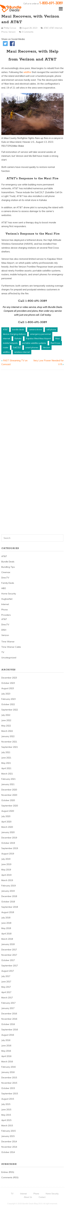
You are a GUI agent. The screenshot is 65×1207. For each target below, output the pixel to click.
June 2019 (6, 864)
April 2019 (6, 875)
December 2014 (9, 1141)
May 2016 (6, 1050)
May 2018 (6, 928)
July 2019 (5, 859)
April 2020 (6, 821)
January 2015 (8, 1136)
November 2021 (9, 741)
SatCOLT (17, 347)
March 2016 (7, 1061)
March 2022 (7, 731)
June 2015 (6, 1109)
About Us (28, 1197)
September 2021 (9, 747)
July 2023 (5, 693)
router (5, 347)
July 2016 (5, 1040)
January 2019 (8, 891)
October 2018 (8, 901)
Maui (57, 338)
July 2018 (5, 917)
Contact (42, 1197)
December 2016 (9, 1013)
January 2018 (8, 944)
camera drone (35, 329)
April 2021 (6, 768)
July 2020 (5, 816)
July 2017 (5, 976)
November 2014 (9, 1146)
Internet (58, 28)
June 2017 (6, 981)
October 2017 (8, 960)
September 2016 (9, 1029)
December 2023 (9, 677)
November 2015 (9, 1082)
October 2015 (8, 1088)
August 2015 (7, 1098)
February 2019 (8, 885)
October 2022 (8, 704)
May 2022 (6, 725)
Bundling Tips (8, 567)
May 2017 (6, 987)
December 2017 (9, 949)
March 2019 (7, 880)
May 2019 (6, 869)
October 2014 (8, 1152)
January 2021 (8, 784)
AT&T (46, 28)
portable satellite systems (34, 343)
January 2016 (8, 1072)
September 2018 (9, 907)
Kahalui (18, 338)
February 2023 (8, 699)
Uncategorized (8, 657)
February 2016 (8, 1066)
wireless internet (22, 352)
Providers (6, 615)
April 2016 (6, 1056)
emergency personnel (40, 334)
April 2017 (6, 992)
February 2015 (8, 1130)
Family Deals (7, 583)
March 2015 (7, 1125)
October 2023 (8, 683)
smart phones (31, 347)
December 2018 (9, 896)
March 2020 (7, 827)
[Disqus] (32, 411)
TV (2, 652)
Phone (4, 32)
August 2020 (7, 811)
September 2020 (9, 805)
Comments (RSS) (9, 1177)
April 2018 (6, 933)
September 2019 (9, 848)
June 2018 (6, 923)
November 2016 (9, 1019)
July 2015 (5, 1104)
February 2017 (8, 1003)
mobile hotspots (10, 343)
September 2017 (9, 965)
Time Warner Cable (11, 647)
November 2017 (9, 955)
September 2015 (9, 1093)
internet (6, 338)
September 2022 (9, 709)
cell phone (51, 329)
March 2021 (7, 773)
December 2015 (9, 1077)
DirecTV (5, 577)
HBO (3, 588)
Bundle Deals (7, 561)
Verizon (12, 32)
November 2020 (9, 795)
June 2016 (6, 1045)
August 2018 (7, 912)
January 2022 (8, 736)
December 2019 (9, 837)
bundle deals (18, 329)
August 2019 (7, 853)
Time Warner (8, 641)
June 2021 (6, 757)
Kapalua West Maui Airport (38, 338)
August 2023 (7, 688)
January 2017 (8, 1008)
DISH (3, 629)
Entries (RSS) (7, 1172)
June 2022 (6, 720)
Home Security (8, 593)
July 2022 (5, 715)
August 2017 (7, 971)
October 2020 (8, 800)
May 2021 (6, 763)
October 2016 (8, 1024)
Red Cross (55, 343)
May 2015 (6, 1114)
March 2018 (7, 939)
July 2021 (5, 752)
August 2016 (7, 1035)
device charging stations (14, 334)
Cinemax (5, 572)
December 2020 (9, 789)
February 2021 (8, 779)
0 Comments (27, 32)
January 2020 (8, 832)
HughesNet (6, 599)
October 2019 (8, 843)
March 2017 (7, 997)
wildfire (27, 72)
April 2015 (6, 1120)
